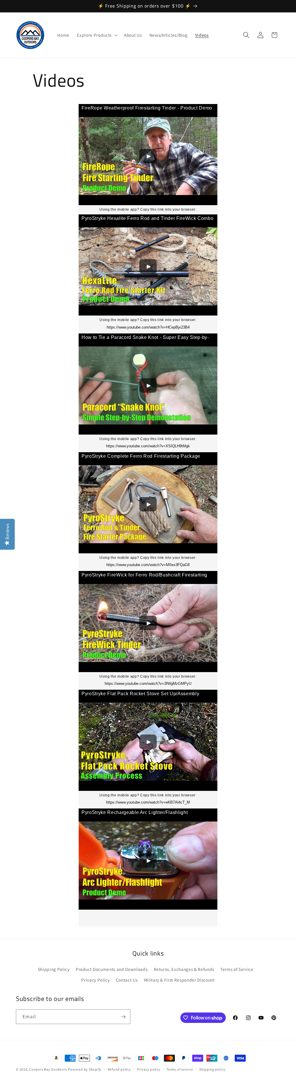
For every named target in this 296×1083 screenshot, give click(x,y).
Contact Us (127, 980)
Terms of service (179, 1069)
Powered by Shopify (84, 1069)
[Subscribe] (123, 1016)
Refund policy (119, 1069)
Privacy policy (148, 1069)
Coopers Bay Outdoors (48, 1069)
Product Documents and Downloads (111, 969)
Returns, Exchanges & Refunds (184, 969)
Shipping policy (212, 1069)
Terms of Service (237, 969)
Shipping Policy (54, 969)
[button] (96, 35)
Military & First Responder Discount (179, 980)
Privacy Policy (95, 980)
